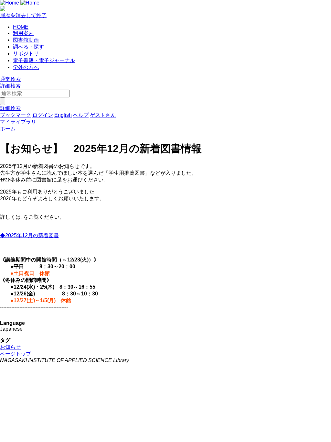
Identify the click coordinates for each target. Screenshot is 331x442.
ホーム (8, 128)
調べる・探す (28, 47)
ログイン (42, 115)
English (63, 115)
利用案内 (23, 33)
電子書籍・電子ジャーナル (44, 60)
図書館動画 (26, 40)
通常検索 (10, 79)
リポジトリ (26, 53)
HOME (20, 27)
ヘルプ (81, 115)
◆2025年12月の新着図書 (29, 235)
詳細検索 (10, 86)
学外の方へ (26, 67)
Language (12, 323)
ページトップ (15, 354)
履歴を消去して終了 (23, 15)
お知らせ (10, 347)
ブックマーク (15, 115)
